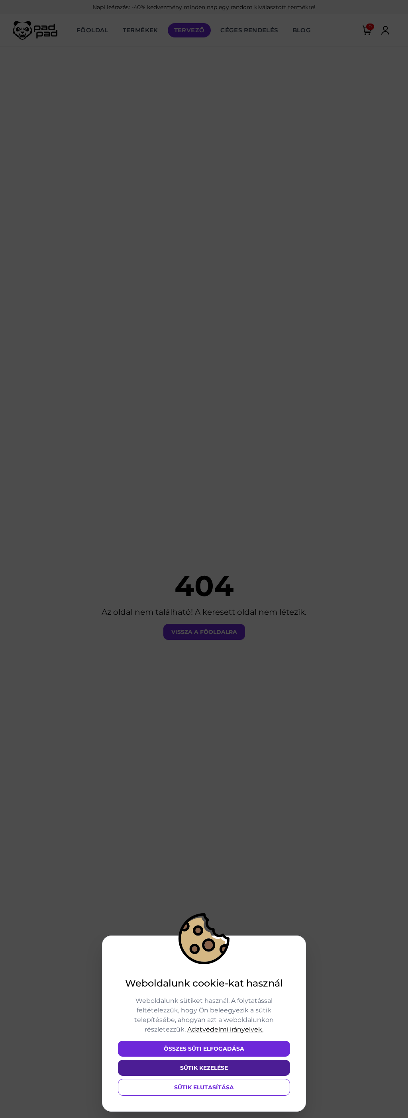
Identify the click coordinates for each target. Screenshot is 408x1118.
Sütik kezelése (204, 1067)
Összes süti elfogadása (204, 1048)
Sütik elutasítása (204, 1087)
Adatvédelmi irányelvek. (225, 1029)
